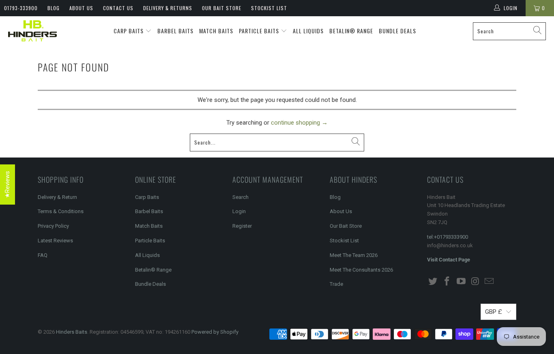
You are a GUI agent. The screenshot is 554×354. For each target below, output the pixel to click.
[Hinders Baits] (32, 31)
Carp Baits (129, 30)
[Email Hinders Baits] (489, 281)
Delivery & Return (57, 197)
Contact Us (118, 7)
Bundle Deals (397, 30)
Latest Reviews (55, 240)
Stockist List (269, 7)
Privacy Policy (53, 226)
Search (240, 197)
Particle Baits (260, 30)
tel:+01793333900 (447, 237)
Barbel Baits (175, 30)
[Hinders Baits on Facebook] (447, 281)
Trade (336, 284)
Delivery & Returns (167, 7)
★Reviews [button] (7, 184)
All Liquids (308, 30)
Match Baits (216, 30)
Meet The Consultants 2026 (361, 270)
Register (242, 226)
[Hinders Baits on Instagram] (475, 281)
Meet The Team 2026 (354, 255)
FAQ (42, 255)
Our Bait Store (221, 7)
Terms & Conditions (61, 211)
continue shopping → (299, 122)
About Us (81, 7)
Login (239, 211)
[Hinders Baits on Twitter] (433, 281)
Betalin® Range (351, 30)
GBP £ (493, 311)
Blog (53, 7)
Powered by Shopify (214, 332)
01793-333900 (21, 7)
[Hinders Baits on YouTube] (461, 281)
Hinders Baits (71, 332)
